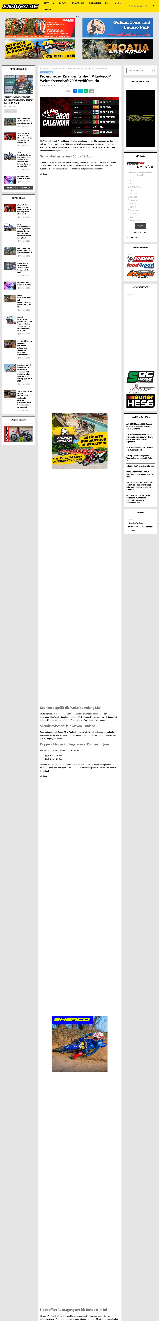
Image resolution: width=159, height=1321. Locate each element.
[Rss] (144, 6)
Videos (118, 3)
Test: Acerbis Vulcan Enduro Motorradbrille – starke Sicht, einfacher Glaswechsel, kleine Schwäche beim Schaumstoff (24, 399)
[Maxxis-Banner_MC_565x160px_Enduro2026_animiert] (40, 19)
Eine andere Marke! (137, 221)
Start (46, 3)
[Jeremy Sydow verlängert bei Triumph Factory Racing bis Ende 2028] (18, 84)
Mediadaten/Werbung (134, 523)
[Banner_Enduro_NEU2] (117, 19)
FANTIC (133, 217)
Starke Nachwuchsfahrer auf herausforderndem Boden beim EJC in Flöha (24, 301)
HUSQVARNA (135, 187)
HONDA (133, 204)
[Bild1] (117, 41)
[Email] (141, 6)
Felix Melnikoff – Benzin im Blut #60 (24, 177)
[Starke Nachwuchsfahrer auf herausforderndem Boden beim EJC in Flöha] (10, 298)
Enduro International (46, 72)
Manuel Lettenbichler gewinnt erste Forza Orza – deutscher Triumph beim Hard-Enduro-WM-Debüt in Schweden (24, 324)
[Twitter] (132, 6)
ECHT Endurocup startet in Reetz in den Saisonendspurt (24, 121)
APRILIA (133, 214)
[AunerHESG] (140, 407)
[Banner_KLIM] (140, 146)
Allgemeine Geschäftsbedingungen (139, 527)
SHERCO (133, 197)
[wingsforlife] (140, 393)
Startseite (43, 68)
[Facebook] (130, 6)
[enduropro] (140, 261)
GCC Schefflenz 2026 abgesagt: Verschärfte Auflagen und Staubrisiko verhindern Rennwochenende (24, 348)
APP (54, 3)
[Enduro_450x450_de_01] (79, 441)
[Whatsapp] (147, 6)
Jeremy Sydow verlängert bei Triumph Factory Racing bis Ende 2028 (18, 100)
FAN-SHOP (48, 9)
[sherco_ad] (79, 1044)
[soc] (140, 382)
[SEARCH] (152, 70)
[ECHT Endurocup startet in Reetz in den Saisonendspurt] (10, 122)
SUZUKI (133, 207)
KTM (132, 180)
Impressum (130, 530)
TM (131, 190)
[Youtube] (138, 6)
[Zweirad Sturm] (140, 277)
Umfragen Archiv (132, 237)
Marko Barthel (47, 85)
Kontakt (129, 520)
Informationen (77, 3)
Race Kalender (95, 3)
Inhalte (62, 3)
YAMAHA (133, 200)
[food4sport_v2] (140, 268)
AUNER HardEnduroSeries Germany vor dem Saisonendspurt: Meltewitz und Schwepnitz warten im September (24, 160)
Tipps (107, 3)
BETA (132, 184)
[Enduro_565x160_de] (40, 41)
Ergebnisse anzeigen (140, 232)
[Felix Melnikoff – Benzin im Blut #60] (10, 179)
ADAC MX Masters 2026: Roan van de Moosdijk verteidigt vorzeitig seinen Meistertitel (24, 138)
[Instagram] (135, 6)
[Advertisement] (140, 333)
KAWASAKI (134, 210)
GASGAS (133, 194)
